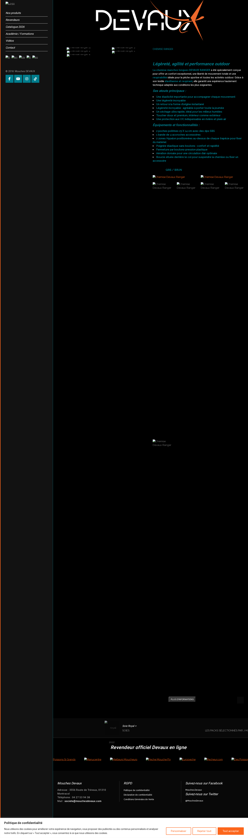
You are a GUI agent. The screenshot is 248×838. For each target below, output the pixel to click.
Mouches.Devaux (193, 790)
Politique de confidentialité (137, 790)
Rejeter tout (204, 831)
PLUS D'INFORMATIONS (182, 699)
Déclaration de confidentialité (138, 795)
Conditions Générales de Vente (139, 799)
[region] (124, 828)
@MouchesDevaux (194, 801)
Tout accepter (231, 831)
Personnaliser (178, 831)
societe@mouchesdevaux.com (82, 801)
